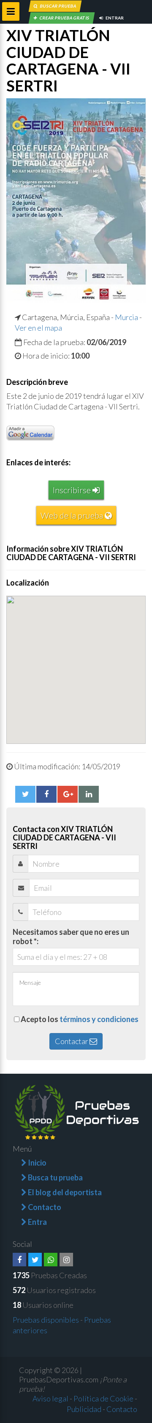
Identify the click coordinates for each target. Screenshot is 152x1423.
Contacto (121, 1409)
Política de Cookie (103, 1398)
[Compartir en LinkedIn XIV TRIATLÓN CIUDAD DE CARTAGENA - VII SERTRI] (88, 794)
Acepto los (79, 1019)
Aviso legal (50, 1398)
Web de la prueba (73, 515)
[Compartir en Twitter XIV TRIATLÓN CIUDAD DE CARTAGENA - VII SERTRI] (25, 794)
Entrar (114, 17)
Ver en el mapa (38, 327)
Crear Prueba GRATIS (64, 17)
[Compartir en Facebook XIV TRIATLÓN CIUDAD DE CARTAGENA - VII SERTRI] (46, 794)
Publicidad (84, 1409)
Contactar (72, 1041)
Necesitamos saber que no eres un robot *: (71, 936)
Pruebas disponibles (46, 1319)
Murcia (126, 317)
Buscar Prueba (58, 5)
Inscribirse (72, 490)
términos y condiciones (99, 1019)
